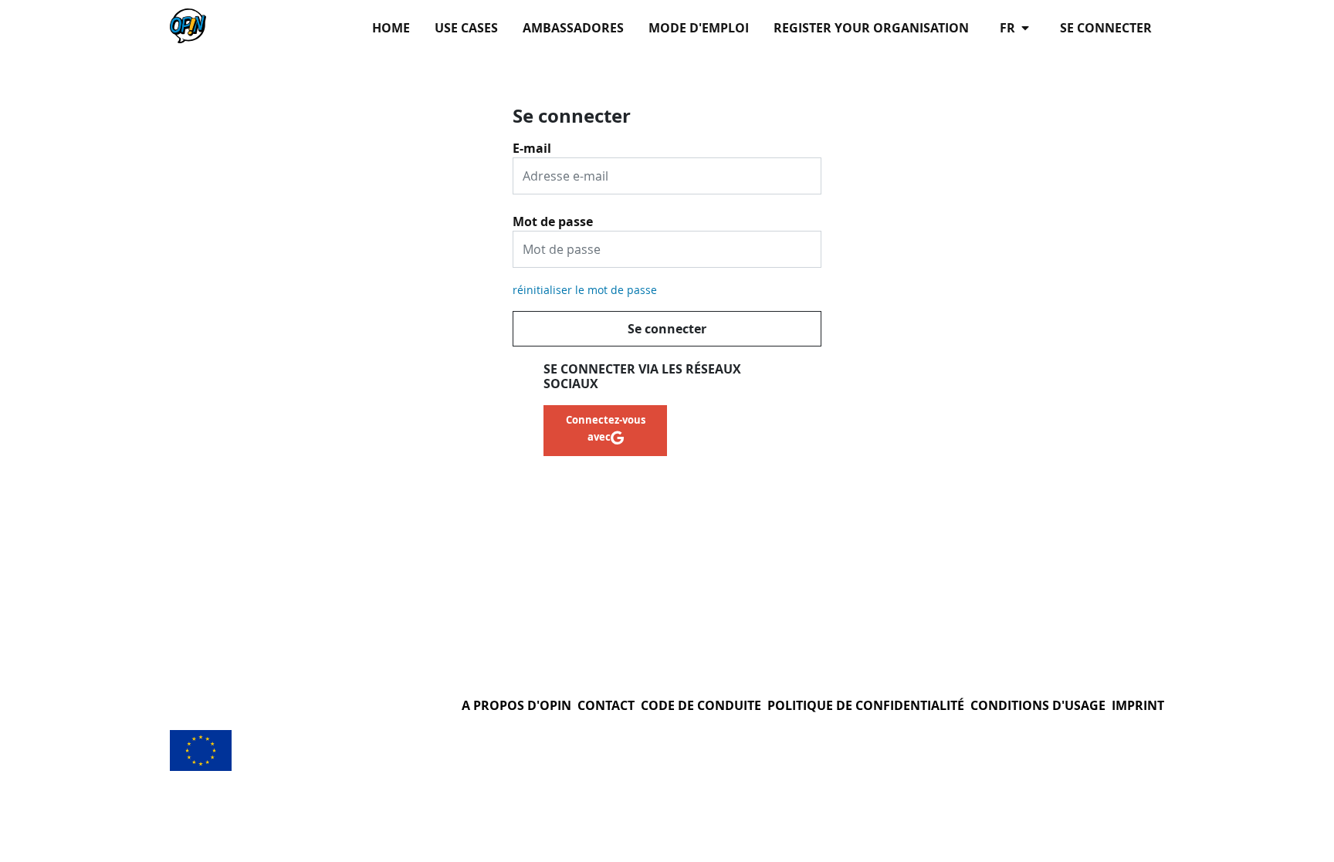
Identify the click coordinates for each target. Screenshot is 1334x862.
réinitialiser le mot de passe (585, 289)
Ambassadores (573, 27)
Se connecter (1106, 27)
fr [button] (1009, 27)
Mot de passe (553, 216)
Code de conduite (701, 705)
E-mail (532, 143)
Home (391, 27)
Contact (606, 705)
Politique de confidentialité (865, 705)
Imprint (1138, 705)
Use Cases (466, 27)
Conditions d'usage (1037, 705)
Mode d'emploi (698, 27)
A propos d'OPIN (516, 705)
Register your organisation (871, 27)
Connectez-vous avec (605, 428)
